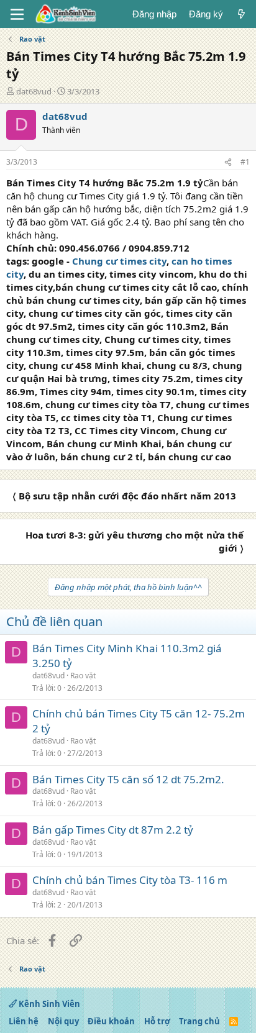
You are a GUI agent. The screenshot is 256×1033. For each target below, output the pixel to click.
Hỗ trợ (157, 1021)
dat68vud (34, 91)
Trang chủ (199, 1021)
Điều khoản (111, 1021)
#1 (245, 162)
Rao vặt (83, 675)
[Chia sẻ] (228, 162)
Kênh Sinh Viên (48, 1003)
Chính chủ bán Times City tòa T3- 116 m (129, 880)
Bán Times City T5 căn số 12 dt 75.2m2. (128, 779)
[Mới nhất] (241, 13)
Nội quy (63, 1021)
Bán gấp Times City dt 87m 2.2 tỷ (112, 829)
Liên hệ (24, 1021)
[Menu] (17, 14)
